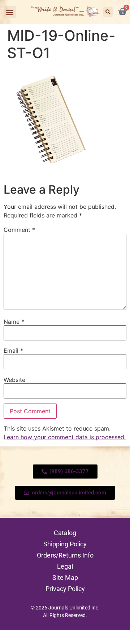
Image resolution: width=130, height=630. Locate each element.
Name (14, 322)
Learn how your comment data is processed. (65, 437)
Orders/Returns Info (65, 555)
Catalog (65, 533)
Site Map (65, 577)
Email (13, 350)
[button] (10, 12)
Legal (65, 566)
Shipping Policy (65, 544)
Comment (19, 230)
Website (14, 380)
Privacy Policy (65, 588)
